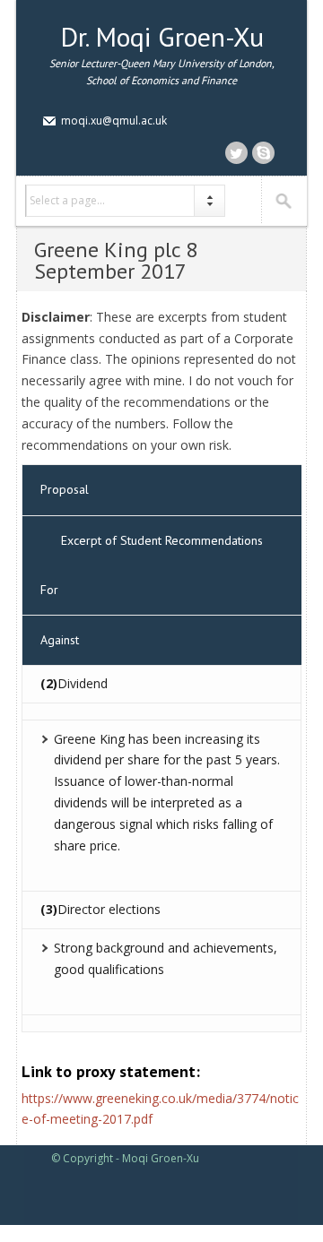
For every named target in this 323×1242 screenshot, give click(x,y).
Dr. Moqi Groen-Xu (162, 36)
